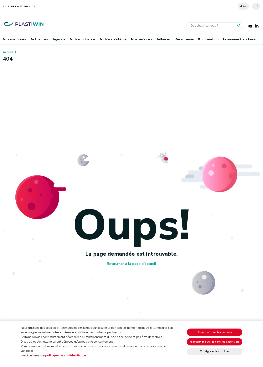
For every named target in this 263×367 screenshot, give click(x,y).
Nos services (141, 39)
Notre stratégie (113, 39)
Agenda (59, 39)
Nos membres (14, 39)
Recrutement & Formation (197, 39)
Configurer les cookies (214, 351)
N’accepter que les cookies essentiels (214, 342)
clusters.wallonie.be (19, 6)
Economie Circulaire (239, 39)
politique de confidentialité (65, 355)
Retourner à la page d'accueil (131, 263)
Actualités (39, 39)
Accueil (8, 52)
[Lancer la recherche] (240, 26)
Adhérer (163, 39)
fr (256, 6)
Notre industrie (82, 39)
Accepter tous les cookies (215, 332)
